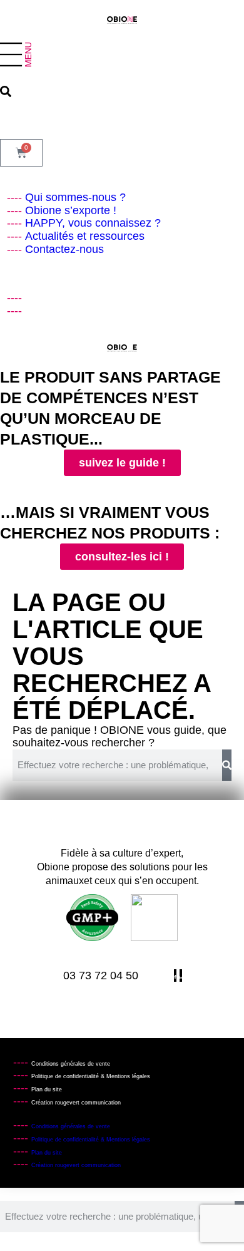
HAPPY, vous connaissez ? (93, 223)
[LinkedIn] (180, 975)
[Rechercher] (226, 765)
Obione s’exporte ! (70, 210)
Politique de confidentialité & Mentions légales (90, 1076)
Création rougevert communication (76, 1102)
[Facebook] (29, 297)
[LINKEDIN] (29, 310)
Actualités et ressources (85, 236)
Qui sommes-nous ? (75, 197)
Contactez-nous (64, 249)
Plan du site (46, 1089)
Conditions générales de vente (70, 1064)
